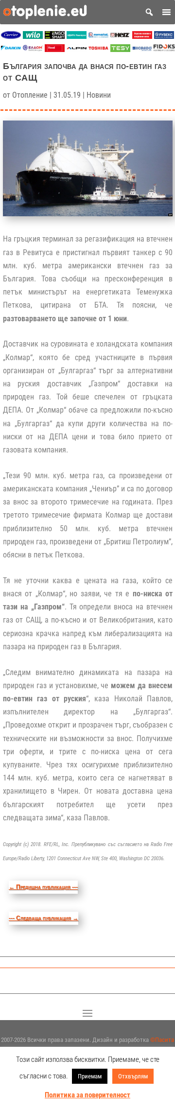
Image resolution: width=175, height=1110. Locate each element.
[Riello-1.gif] (142, 36)
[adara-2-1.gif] (77, 36)
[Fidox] (164, 49)
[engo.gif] (55, 36)
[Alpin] (77, 49)
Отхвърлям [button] (133, 1076)
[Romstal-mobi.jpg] (98, 36)
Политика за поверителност (87, 1095)
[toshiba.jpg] (98, 49)
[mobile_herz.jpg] (120, 36)
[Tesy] (120, 49)
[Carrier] (11, 36)
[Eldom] (33, 49)
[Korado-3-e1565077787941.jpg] (142, 49)
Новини (99, 95)
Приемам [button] (90, 1076)
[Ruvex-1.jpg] (164, 36)
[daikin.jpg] (11, 49)
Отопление (30, 95)
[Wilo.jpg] (33, 36)
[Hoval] (55, 49)
